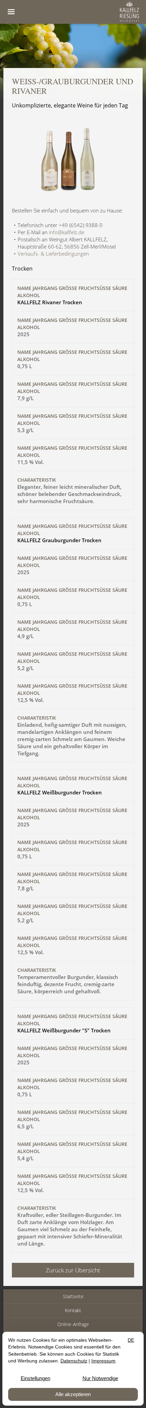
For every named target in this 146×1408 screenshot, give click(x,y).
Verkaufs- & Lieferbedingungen (53, 253)
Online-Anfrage (73, 1324)
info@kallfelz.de (66, 232)
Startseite (73, 1296)
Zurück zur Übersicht (73, 1270)
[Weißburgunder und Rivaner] (73, 194)
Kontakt (73, 1310)
